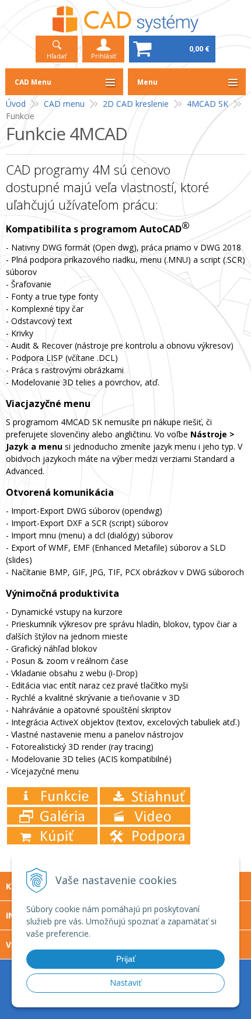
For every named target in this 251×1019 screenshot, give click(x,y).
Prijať (125, 959)
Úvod (16, 103)
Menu (147, 82)
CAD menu (64, 103)
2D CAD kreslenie (136, 103)
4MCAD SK (207, 103)
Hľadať (57, 55)
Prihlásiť (103, 55)
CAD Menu (33, 82)
